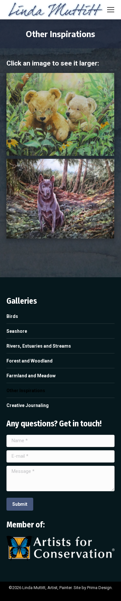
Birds (12, 316)
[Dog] (60, 198)
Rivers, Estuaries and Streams (38, 346)
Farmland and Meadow (30, 375)
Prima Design (99, 587)
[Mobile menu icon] (111, 10)
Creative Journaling (27, 405)
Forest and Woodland (29, 360)
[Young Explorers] (60, 114)
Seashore (16, 331)
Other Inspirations (25, 390)
